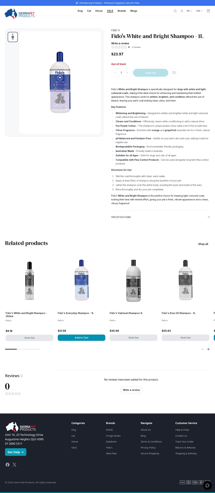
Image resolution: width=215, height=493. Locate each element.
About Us (146, 429)
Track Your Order (184, 441)
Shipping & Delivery (186, 453)
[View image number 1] (13, 37)
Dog (80, 10)
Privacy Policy (148, 447)
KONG (109, 429)
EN (188, 10)
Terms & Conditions (151, 441)
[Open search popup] (175, 11)
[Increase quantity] (127, 72)
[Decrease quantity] (115, 72)
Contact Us (181, 435)
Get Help (16, 452)
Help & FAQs (182, 429)
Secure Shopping (150, 453)
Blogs (133, 10)
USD (198, 10)
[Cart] (208, 11)
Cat (89, 10)
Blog (143, 435)
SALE (110, 10)
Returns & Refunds (185, 447)
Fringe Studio (113, 435)
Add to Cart (81, 337)
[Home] (19, 11)
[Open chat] (207, 485)
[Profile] (182, 11)
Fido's (109, 447)
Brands (122, 10)
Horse (99, 10)
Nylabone (111, 441)
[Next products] (208, 349)
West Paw (111, 453)
